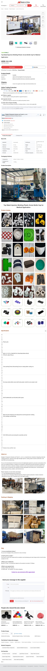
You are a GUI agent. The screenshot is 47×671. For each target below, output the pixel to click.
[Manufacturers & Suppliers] (23, 2)
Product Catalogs (18, 633)
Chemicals (6, 8)
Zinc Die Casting (27, 636)
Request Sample (21, 70)
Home (2, 8)
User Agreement (30, 666)
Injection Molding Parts (20, 8)
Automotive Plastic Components (8, 647)
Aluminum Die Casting (5, 636)
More (2, 661)
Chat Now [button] (36, 67)
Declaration (36, 666)
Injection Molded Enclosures (22, 647)
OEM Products (37, 636)
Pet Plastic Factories (6, 653)
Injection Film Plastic (30, 656)
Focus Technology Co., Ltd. (15, 666)
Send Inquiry (12, 67)
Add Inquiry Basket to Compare (23, 47)
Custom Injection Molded (35, 647)
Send (12, 601)
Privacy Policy (41, 666)
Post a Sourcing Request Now (36, 601)
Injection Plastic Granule (6, 659)
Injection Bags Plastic (6, 656)
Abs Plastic (15, 653)
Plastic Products (12, 8)
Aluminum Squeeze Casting (17, 636)
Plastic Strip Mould (40, 656)
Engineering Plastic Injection (18, 656)
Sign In (3, 129)
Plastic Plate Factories (35, 653)
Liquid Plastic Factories (23, 653)
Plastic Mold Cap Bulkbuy (19, 659)
